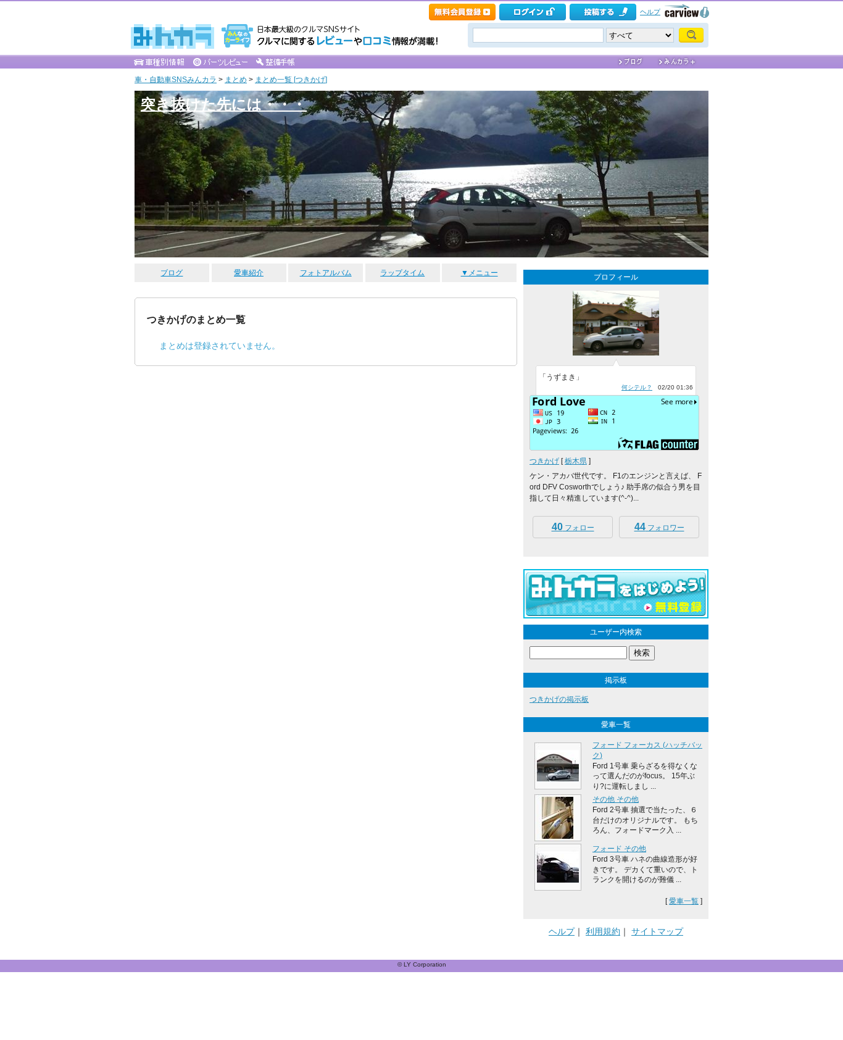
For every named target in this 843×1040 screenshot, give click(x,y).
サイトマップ (657, 931)
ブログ (171, 272)
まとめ (236, 79)
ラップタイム (402, 272)
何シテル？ (636, 387)
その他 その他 (615, 799)
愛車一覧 (684, 901)
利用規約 (603, 931)
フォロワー (659, 527)
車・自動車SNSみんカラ (176, 79)
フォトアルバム (326, 272)
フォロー (573, 527)
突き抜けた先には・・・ (224, 104)
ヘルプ (650, 11)
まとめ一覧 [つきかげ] (291, 79)
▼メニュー (479, 272)
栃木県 (576, 461)
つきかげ (544, 461)
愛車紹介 (249, 272)
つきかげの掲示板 (559, 699)
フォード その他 (619, 848)
